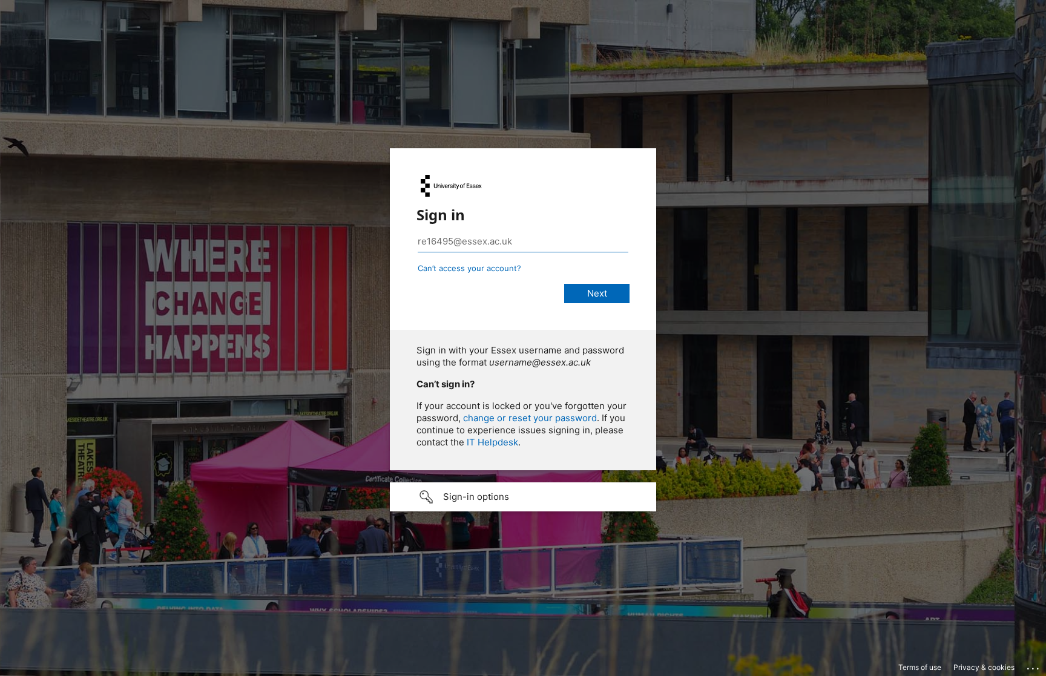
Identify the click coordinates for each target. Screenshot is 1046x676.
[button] (523, 496)
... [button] (1034, 666)
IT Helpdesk (492, 442)
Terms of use (919, 667)
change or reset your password (530, 418)
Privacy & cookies (984, 667)
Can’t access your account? (469, 268)
